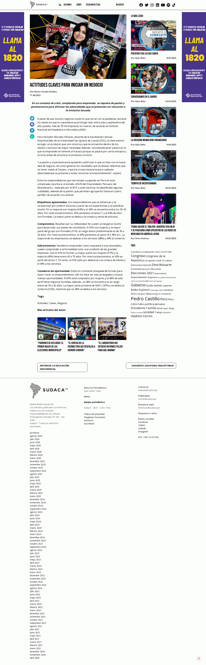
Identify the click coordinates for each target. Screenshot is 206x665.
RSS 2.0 (148, 437)
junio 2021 (35, 632)
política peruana (155, 304)
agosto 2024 (36, 512)
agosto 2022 (36, 588)
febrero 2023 (36, 569)
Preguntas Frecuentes (94, 417)
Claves (52, 303)
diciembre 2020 (37, 651)
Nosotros (88, 420)
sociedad (148, 312)
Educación (145, 269)
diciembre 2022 (37, 575)
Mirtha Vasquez (138, 293)
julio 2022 (34, 591)
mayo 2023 (35, 559)
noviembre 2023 (38, 540)
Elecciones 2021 (142, 273)
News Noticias (142, 238)
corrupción (149, 260)
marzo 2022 (36, 604)
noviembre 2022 (38, 578)
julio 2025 (34, 477)
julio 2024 (34, 515)
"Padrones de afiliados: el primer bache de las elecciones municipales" (50, 347)
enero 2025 (35, 496)
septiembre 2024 (38, 508)
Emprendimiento (139, 277)
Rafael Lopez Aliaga (165, 308)
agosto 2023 (36, 550)
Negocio (62, 303)
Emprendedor (161, 273)
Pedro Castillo (145, 299)
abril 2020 (34, 657)
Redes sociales (137, 312)
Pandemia (166, 293)
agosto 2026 (36, 435)
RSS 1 (141, 437)
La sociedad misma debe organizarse (149, 140)
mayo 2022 (35, 597)
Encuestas (161, 277)
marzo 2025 (36, 489)
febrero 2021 (36, 645)
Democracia (136, 265)
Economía (136, 268)
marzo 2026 (36, 451)
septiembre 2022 (38, 584)
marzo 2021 (36, 642)
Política (141, 304)
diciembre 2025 (37, 461)
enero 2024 (35, 534)
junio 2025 (35, 480)
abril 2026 (34, 448)
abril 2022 (34, 600)
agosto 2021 (36, 626)
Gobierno (138, 285)
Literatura (168, 289)
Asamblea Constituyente (142, 251)
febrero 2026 (36, 454)
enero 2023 (35, 572)
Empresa (152, 277)
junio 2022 (35, 594)
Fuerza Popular (155, 281)
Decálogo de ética (93, 5)
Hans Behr (140, 58)
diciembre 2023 (37, 537)
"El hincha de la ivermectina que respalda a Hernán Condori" (81, 347)
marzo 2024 (36, 527)
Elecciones (156, 269)
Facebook (143, 422)
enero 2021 (35, 648)
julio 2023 (34, 553)
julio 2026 (34, 439)
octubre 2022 (36, 581)
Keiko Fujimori (140, 290)
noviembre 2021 (38, 616)
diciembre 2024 (37, 499)
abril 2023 (34, 562)
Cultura (168, 260)
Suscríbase (89, 423)
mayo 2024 (35, 521)
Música (149, 293)
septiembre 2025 (38, 470)
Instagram (143, 431)
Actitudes (42, 303)
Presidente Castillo (143, 308)
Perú (164, 299)
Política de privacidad (94, 414)
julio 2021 (34, 629)
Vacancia (167, 312)
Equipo (78, 5)
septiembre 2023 (38, 546)
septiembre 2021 (38, 623)
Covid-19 (160, 260)
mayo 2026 (35, 445)
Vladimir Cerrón (141, 316)
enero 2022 (35, 610)
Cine (169, 251)
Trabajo (158, 312)
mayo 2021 (35, 635)
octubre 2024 (36, 505)
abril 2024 (34, 524)
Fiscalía (145, 281)
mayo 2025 (35, 483)
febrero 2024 (36, 531)
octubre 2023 (36, 543)
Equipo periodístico (94, 402)
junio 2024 (35, 518)
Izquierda (167, 285)
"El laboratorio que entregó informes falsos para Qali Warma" (110, 347)
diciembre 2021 (37, 613)
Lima (161, 290)
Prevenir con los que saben (144, 53)
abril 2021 (34, 638)
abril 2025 (34, 486)
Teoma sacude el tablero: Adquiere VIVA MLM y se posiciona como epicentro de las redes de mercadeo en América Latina (153, 230)
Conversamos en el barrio (144, 96)
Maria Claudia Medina (45, 91)
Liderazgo (154, 290)
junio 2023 (35, 556)
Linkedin (142, 428)
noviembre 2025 (38, 464)
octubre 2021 (36, 619)
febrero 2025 (36, 493)
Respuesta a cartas (147, 413)
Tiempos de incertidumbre (144, 183)
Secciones (67, 5)
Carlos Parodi (161, 252)
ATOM (155, 437)
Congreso (138, 256)
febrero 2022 (36, 607)
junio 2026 (35, 442)
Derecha (147, 265)
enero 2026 (35, 458)
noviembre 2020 (38, 654)
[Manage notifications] (198, 658)
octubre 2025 (36, 467)
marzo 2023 (36, 565)
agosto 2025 (36, 474)
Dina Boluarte (162, 265)
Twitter (141, 425)
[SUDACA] (39, 5)
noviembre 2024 (38, 502)
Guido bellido (154, 285)
